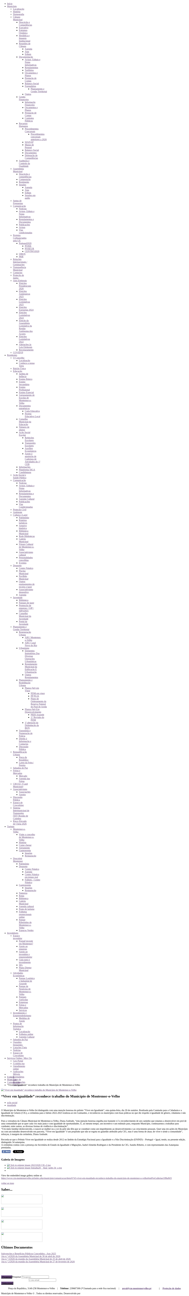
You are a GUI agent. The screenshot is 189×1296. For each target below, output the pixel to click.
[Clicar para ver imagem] (38, 1090)
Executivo (23, 27)
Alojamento (24, 848)
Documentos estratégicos (25, 407)
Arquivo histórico (23, 526)
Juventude (17, 597)
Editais (28, 54)
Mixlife (84, 1293)
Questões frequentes (18, 1043)
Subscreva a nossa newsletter (14, 1280)
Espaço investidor (17, 937)
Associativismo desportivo (26, 590)
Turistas (10, 826)
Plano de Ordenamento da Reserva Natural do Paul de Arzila (39, 702)
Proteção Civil (19, 509)
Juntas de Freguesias (18, 202)
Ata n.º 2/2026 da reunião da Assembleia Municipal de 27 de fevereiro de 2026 (38, 1261)
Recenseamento (26, 350)
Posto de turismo (26, 909)
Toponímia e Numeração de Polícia (25, 733)
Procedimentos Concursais (32, 130)
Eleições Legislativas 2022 (24, 339)
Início (9, 3)
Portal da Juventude (23, 622)
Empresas (23, 1002)
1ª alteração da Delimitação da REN (32, 725)
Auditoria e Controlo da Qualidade (24, 163)
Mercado (23, 776)
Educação (17, 371)
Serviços (23, 1010)
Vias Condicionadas (26, 505)
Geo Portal (18, 1061)
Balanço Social (32, 83)
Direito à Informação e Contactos (25, 741)
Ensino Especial (26, 392)
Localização (18, 9)
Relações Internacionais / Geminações (20, 262)
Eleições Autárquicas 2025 (24, 294)
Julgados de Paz (20, 768)
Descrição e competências (25, 175)
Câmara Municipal (17, 18)
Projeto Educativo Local (32, 415)
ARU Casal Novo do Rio (31, 644)
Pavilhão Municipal (23, 577)
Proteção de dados (172, 1288)
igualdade (11, 1105)
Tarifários (29, 70)
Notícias (23, 208)
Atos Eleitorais (20, 280)
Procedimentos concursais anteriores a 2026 (39, 137)
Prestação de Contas (30, 79)
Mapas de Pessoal (29, 146)
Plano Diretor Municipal (25, 969)
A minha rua (19, 1063)
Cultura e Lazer (20, 515)
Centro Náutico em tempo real (32, 875)
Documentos (31, 152)
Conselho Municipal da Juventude (25, 616)
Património (24, 517)
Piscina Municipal (23, 572)
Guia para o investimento (25, 961)
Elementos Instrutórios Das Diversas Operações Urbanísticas (32, 656)
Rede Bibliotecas (27, 536)
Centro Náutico (26, 568)
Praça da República (23, 758)
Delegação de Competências (31, 156)
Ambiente (17, 512)
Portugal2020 (25, 243)
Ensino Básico (25, 379)
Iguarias (28, 853)
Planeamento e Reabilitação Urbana (25, 683)
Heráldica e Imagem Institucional (24, 38)
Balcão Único (19, 368)
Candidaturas (25, 472)
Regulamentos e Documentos (26, 220)
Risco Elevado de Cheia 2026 (20, 822)
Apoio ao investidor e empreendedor (25, 954)
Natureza (23, 893)
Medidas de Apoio (24, 1019)
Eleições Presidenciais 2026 (25, 286)
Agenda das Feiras (24, 779)
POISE (28, 246)
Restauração (30, 856)
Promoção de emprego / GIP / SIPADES (26, 608)
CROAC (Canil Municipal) (20, 785)
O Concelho (18, 358)
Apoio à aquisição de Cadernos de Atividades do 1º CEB (32, 459)
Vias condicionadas (25, 231)
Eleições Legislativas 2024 (24, 315)
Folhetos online (26, 1034)
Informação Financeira (30, 103)
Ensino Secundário (24, 383)
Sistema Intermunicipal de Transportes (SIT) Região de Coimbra (21, 813)
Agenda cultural (26, 906)
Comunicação (19, 206)
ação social (12, 1102)
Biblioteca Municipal (23, 532)
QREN (22, 254)
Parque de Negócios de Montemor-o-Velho (25, 990)
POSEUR (29, 248)
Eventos (22, 563)
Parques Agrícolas (23, 998)
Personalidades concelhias (26, 558)
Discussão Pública (23, 748)
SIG (21, 965)
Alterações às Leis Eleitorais (25, 345)
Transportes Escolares (30, 444)
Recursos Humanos (23, 124)
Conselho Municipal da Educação (25, 422)
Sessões (22, 184)
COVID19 (18, 352)
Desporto (17, 565)
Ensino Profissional (24, 388)
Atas (27, 51)
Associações (24, 792)
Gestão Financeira (24, 98)
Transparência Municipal (19, 268)
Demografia (18, 14)
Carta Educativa (32, 411)
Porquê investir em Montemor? (26, 942)
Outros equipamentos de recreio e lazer (27, 584)
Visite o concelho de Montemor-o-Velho (27, 837)
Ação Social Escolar (24, 433)
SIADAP (29, 142)
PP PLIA (35, 696)
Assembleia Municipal (18, 170)
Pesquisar (6, 1277)
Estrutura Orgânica (23, 31)
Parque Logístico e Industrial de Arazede (27, 981)
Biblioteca (23, 600)
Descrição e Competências (25, 23)
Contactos (17, 272)
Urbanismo (24, 648)
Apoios (22, 794)
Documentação (26, 57)
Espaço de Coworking (18, 803)
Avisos (22, 227)
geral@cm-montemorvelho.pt (136, 1288)
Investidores (12, 933)
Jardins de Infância (23, 375)
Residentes (12, 355)
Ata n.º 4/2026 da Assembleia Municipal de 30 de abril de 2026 (30, 1256)
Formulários (30, 86)
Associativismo (20, 789)
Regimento (24, 182)
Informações (24, 467)
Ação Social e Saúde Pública (19, 476)
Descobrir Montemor (18, 859)
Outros (28, 94)
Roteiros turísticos (23, 521)
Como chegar (25, 845)
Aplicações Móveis (18, 1072)
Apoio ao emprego (23, 947)
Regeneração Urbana (25, 633)
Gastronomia (25, 850)
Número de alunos (24, 428)
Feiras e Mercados (17, 771)
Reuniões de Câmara (24, 44)
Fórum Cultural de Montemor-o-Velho (26, 547)
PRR (21, 256)
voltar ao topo (7, 1183)
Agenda (28, 49)
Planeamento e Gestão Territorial (39, 90)
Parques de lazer (26, 603)
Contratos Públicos (29, 119)
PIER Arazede (37, 714)
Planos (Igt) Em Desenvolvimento (33, 710)
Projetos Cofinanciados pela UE (19, 238)
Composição (25, 179)
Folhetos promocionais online (25, 914)
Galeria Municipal (23, 540)
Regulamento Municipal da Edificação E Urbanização (31, 668)
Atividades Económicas (18, 974)
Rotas (21, 895)
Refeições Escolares (29, 439)
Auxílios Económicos (30, 449)
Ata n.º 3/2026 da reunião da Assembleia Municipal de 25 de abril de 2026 (36, 1259)
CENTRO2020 (32, 251)
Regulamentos (31, 67)
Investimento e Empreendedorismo (22, 1014)
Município (12, 6)
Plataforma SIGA (27, 469)
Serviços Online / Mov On (19, 1058)
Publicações (24, 224)
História (16, 11)
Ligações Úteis (20, 1047)
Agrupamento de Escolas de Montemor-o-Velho (27, 399)
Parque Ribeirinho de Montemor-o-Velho (25, 923)
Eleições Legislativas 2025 (24, 302)
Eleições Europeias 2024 (26, 308)
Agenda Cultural (26, 499)
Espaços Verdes (26, 930)
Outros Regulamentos (31, 676)
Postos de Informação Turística (18, 1026)
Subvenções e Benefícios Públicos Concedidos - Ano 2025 (28, 1253)
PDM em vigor (38, 693)
